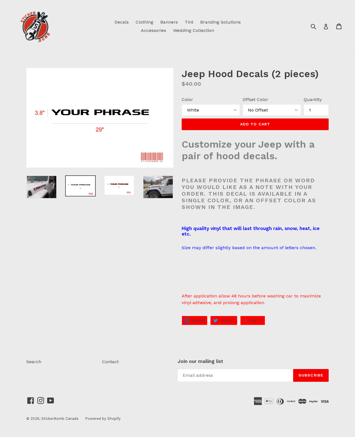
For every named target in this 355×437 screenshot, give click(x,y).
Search (33, 361)
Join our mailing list (200, 361)
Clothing (144, 22)
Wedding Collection (193, 30)
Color (187, 99)
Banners (169, 22)
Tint (189, 22)
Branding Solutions (220, 22)
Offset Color (255, 99)
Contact (110, 361)
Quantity (313, 99)
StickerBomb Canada (59, 418)
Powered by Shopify (103, 418)
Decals (122, 22)
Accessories (153, 30)
